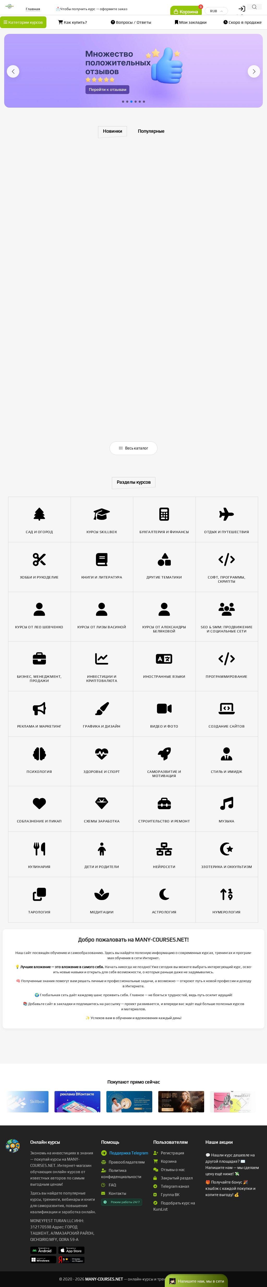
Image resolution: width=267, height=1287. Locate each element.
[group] (133, 71)
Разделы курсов (134, 482)
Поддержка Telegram (129, 1153)
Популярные (151, 131)
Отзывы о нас (172, 1169)
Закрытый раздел (176, 1178)
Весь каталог (136, 448)
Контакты (117, 1193)
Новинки (112, 131)
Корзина (168, 1161)
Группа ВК (169, 1194)
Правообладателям (126, 1162)
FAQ (112, 1185)
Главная (33, 9)
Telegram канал (174, 1186)
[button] (13, 71)
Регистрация (172, 1153)
